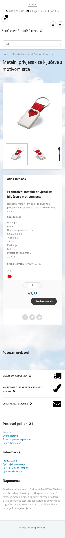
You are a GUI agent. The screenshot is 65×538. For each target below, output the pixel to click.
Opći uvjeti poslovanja (14, 464)
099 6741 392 (17, 11)
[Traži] (59, 44)
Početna (7, 432)
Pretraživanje (10, 460)
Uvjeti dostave (10, 436)
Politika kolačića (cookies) (16, 468)
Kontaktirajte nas (12, 443)
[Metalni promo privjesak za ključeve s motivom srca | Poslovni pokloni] (32, 114)
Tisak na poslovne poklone (17, 439)
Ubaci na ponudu (44, 301)
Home (5, 54)
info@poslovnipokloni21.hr (44, 11)
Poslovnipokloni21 (36, 527)
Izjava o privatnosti (13, 471)
